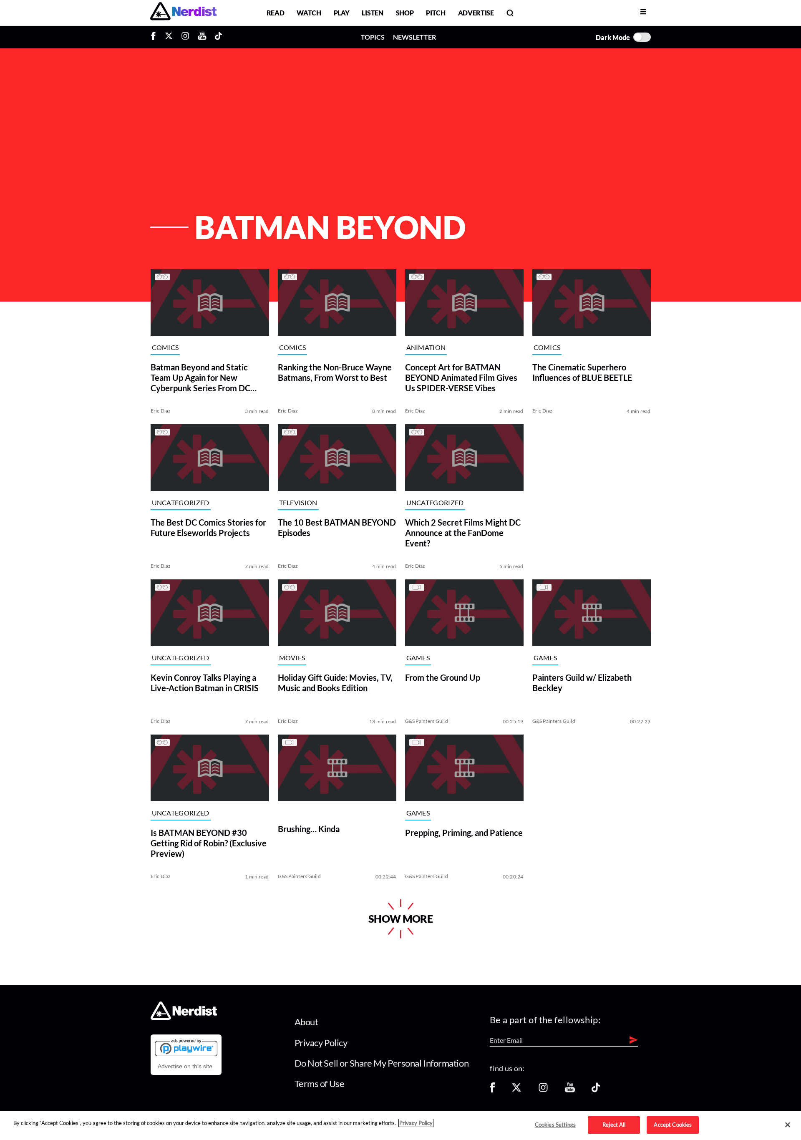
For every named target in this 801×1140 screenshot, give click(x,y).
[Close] (787, 1125)
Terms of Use (320, 1083)
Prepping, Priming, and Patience (464, 833)
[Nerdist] (183, 12)
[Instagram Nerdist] (185, 37)
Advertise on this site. (186, 1066)
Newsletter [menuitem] (414, 37)
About (306, 1021)
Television (298, 503)
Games (418, 658)
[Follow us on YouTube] (570, 1090)
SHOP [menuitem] (405, 13)
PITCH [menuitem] (435, 13)
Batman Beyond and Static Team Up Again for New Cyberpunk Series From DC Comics (200, 377)
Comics (165, 348)
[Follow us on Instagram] (543, 1090)
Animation (426, 348)
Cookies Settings (555, 1124)
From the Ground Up (442, 677)
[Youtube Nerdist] (202, 37)
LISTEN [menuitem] (372, 13)
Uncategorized (180, 503)
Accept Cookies (673, 1124)
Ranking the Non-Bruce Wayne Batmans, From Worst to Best (335, 372)
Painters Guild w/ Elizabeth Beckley (582, 682)
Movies (292, 658)
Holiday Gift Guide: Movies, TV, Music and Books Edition (335, 682)
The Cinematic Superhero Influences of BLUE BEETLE (582, 372)
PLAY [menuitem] (342, 13)
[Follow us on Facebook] (492, 1090)
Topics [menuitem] (373, 37)
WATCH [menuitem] (309, 13)
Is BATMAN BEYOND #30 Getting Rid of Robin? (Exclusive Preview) (209, 843)
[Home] (184, 1017)
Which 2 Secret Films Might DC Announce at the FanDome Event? (463, 532)
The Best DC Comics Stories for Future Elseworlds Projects (208, 527)
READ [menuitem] (276, 13)
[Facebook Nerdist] (155, 37)
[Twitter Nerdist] (169, 37)
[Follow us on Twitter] (516, 1090)
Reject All (613, 1124)
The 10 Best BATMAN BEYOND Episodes (337, 527)
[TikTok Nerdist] (218, 37)
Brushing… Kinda (309, 829)
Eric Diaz (161, 411)
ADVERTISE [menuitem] (476, 13)
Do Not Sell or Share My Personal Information (382, 1063)
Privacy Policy (321, 1042)
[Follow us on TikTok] (596, 1090)
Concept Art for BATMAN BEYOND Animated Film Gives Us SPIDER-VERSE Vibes (461, 377)
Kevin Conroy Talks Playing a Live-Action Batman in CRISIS (205, 682)
